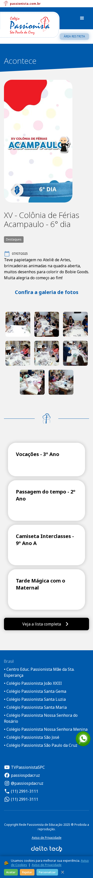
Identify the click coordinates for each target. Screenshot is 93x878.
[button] (82, 18)
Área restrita (74, 36)
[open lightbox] (17, 324)
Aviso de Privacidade (47, 838)
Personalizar (47, 872)
